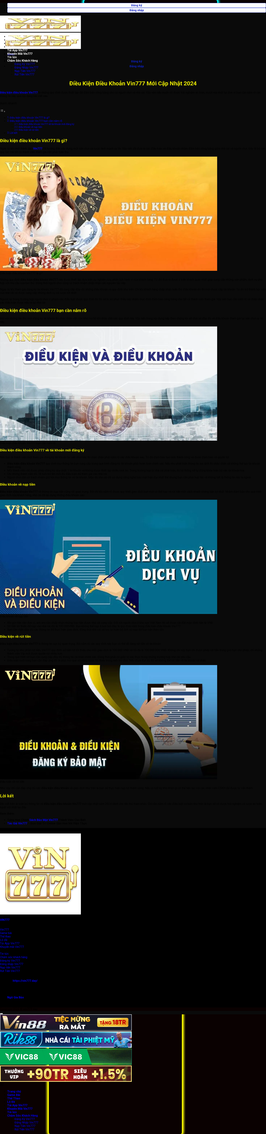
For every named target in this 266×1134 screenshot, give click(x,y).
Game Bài (13, 40)
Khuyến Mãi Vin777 (19, 53)
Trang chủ (14, 36)
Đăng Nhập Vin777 (26, 67)
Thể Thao (13, 43)
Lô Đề (11, 47)
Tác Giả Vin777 (17, 823)
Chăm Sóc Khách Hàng (22, 60)
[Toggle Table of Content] (2, 111)
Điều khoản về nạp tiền (30, 127)
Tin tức (12, 57)
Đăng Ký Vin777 (24, 64)
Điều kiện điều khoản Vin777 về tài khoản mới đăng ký (46, 124)
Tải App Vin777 (17, 50)
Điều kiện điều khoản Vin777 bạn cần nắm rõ (36, 121)
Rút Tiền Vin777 (24, 74)
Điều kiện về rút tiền (29, 130)
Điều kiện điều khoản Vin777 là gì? (30, 117)
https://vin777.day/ (25, 980)
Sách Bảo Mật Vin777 (43, 820)
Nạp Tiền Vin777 (24, 71)
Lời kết (13, 132)
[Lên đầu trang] (1, 1013)
